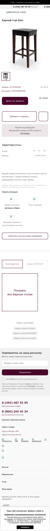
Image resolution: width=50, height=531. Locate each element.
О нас (4, 482)
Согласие (27, 384)
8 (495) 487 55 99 (21, 7)
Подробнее (25, 133)
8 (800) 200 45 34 (15, 411)
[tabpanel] (20, 292)
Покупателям (7, 474)
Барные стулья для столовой (25, 338)
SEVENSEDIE (15, 87)
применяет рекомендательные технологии (25, 514)
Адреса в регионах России (11, 435)
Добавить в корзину (19, 116)
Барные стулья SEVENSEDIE (25, 333)
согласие (12, 379)
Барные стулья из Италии (25, 328)
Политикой (30, 386)
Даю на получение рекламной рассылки (21, 379)
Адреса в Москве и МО (10, 431)
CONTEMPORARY (18, 91)
